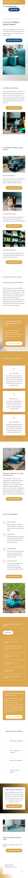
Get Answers (8, 632)
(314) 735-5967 (14, 9)
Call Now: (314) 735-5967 (14, 40)
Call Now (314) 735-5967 (14, 806)
